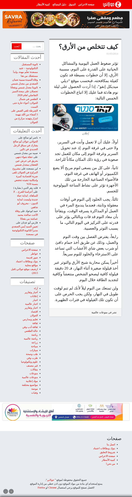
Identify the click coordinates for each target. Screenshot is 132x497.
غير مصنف (32, 365)
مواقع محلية (31, 265)
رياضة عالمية (31, 338)
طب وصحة (32, 354)
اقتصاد (34, 311)
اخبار (35, 300)
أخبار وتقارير (31, 292)
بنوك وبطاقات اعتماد (27, 261)
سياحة (34, 346)
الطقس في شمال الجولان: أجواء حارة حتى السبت (25, 103)
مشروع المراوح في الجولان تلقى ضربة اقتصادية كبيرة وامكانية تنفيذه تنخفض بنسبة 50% (25, 176)
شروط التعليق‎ (107, 452)
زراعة (35, 342)
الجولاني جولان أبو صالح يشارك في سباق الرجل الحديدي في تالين (25, 145)
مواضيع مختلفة (30, 385)
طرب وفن (32, 358)
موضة (34, 388)
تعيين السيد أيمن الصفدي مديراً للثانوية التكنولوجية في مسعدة (25, 230)
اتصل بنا (111, 444)
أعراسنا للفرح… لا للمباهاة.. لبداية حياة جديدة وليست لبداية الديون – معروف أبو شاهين (25, 199)
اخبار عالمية (31, 303)
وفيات (34, 392)
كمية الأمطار (43, 4)
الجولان (34, 315)
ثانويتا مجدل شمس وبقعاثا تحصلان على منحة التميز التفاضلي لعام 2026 (24, 91)
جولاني (50, 479)
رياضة (34, 334)
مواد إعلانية (32, 381)
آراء (36, 288)
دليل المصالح (59, 4)
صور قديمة (32, 257)
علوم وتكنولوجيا (29, 361)
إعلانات (34, 296)
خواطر (34, 253)
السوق (72, 4)
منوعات (33, 373)
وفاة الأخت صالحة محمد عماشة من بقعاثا (26, 215)
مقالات (34, 369)
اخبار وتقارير (31, 307)
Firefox (41, 487)
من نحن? (110, 463)
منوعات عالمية (100, 312)
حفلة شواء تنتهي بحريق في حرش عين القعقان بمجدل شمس (26, 161)
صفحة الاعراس (86, 4)
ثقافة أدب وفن (30, 327)
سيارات (34, 350)
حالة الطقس (31, 331)
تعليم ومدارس (30, 319)
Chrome (52, 487)
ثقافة (35, 323)
